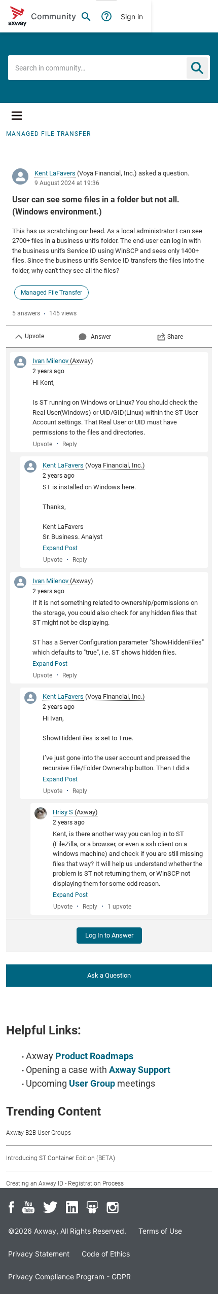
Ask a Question (109, 975)
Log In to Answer (109, 935)
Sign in (132, 16)
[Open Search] (86, 16)
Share (175, 336)
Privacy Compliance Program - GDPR (69, 1276)
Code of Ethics (106, 1253)
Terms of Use (160, 1231)
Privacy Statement (38, 1253)
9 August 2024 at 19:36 (66, 183)
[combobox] (109, 67)
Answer (101, 336)
